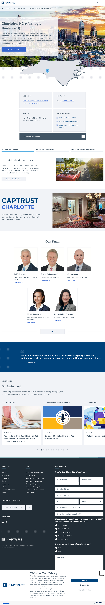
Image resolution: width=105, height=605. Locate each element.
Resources (5, 484)
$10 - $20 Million (65, 536)
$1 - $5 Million (63, 529)
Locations (9, 8)
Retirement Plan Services (57, 402)
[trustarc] (99, 603)
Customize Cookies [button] (84, 590)
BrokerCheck (30, 475)
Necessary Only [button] (85, 585)
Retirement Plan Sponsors (69, 121)
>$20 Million (63, 539)
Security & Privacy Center (8, 491)
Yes (59, 548)
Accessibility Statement (34, 472)
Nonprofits (10, 402)
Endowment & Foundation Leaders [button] (83, 149)
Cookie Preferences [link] (8, 548)
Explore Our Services (13, 179)
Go (29, 507)
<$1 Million (62, 525)
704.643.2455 (68, 101)
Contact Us (6, 475)
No (59, 551)
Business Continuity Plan (35, 478)
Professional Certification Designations (35, 491)
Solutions (5, 487)
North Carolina (20, 8)
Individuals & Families (67, 118)
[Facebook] (6, 522)
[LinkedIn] (3, 522)
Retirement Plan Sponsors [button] (45, 149)
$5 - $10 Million (64, 532)
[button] (102, 573)
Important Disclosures (34, 481)
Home (2, 8)
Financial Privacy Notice (34, 487)
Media (4, 481)
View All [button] (52, 331)
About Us (5, 472)
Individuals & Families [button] (10, 149)
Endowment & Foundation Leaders (69, 126)
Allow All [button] (84, 580)
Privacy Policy (6, 603)
